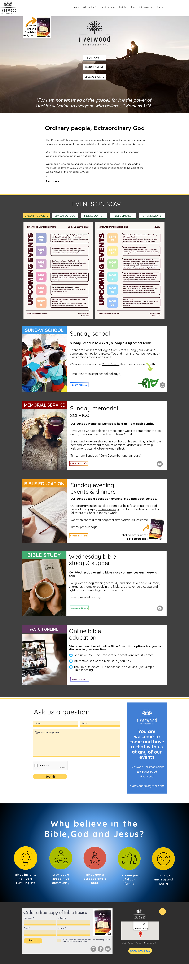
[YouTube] (160, 464)
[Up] (162, 911)
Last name (62, 918)
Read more (52, 181)
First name (28, 918)
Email (26, 928)
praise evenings (108, 509)
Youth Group (110, 364)
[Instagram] (162, 385)
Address (61, 928)
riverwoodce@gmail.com (147, 786)
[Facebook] (101, 949)
